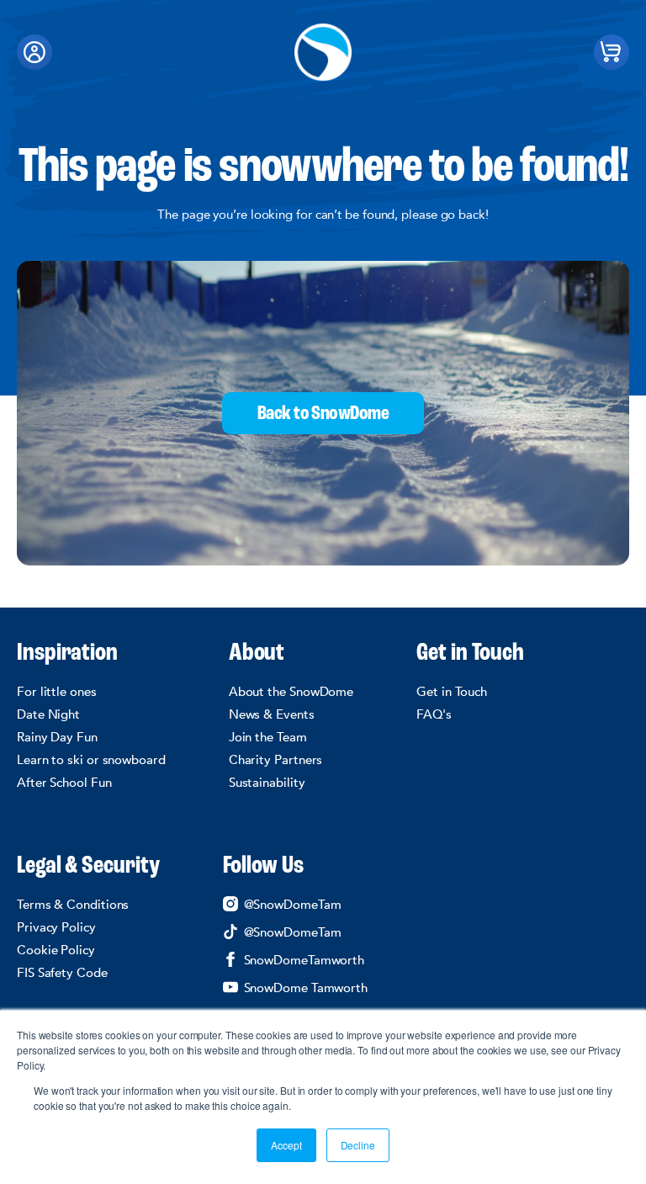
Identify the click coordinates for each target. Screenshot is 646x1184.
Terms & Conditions (73, 904)
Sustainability (267, 782)
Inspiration (67, 653)
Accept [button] (286, 1145)
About (257, 653)
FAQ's (434, 714)
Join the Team (268, 737)
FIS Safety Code (62, 972)
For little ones (57, 691)
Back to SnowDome (323, 414)
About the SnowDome (291, 691)
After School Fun (64, 782)
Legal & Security (88, 866)
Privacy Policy (56, 927)
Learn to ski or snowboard (91, 759)
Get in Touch (470, 653)
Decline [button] (358, 1145)
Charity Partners (276, 759)
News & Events (272, 714)
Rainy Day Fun (57, 737)
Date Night (48, 714)
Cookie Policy (56, 950)
